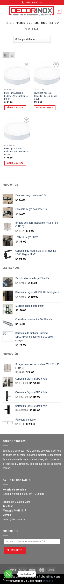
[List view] (12, 55)
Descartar (48, 580)
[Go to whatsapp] (8, 574)
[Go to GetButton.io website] (8, 580)
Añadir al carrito (15, 107)
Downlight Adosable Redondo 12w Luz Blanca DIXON (16, 95)
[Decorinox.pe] (31, 11)
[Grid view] (6, 55)
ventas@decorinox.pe (14, 519)
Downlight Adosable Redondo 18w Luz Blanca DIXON (45, 95)
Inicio (8, 23)
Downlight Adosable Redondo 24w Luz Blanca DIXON (16, 151)
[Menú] (5, 11)
